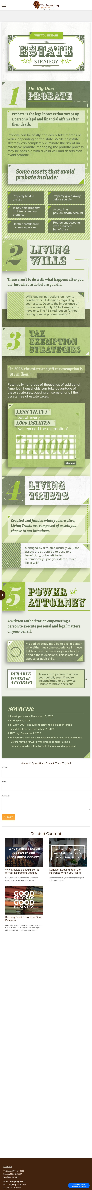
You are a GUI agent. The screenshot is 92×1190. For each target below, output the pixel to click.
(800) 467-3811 (18, 1171)
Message (6, 796)
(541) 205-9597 (16, 1174)
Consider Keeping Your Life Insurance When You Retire (65, 871)
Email (4, 782)
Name (4, 767)
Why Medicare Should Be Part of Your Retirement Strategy (22, 871)
